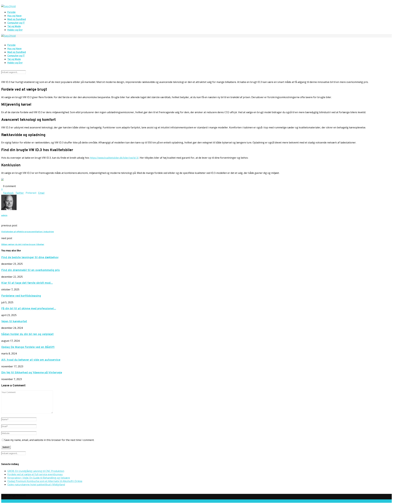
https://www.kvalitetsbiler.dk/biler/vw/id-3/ (114, 157)
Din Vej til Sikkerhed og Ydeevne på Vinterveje (31, 373)
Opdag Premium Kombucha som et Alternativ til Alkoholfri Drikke (44, 481)
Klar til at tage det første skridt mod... (27, 283)
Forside (11, 12)
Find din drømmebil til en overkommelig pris (30, 270)
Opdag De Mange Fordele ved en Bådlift (27, 347)
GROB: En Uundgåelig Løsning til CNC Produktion (35, 471)
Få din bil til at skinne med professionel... (28, 309)
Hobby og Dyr (15, 30)
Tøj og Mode (14, 26)
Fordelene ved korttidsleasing (21, 296)
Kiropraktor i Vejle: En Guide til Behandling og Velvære (38, 477)
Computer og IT (16, 23)
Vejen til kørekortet (14, 321)
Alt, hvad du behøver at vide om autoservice (30, 360)
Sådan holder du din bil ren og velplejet (27, 334)
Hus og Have (14, 16)
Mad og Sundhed (16, 19)
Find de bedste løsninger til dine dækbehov (29, 257)
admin (4, 215)
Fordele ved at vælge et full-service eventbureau (35, 474)
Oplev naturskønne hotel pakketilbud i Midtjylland (36, 484)
